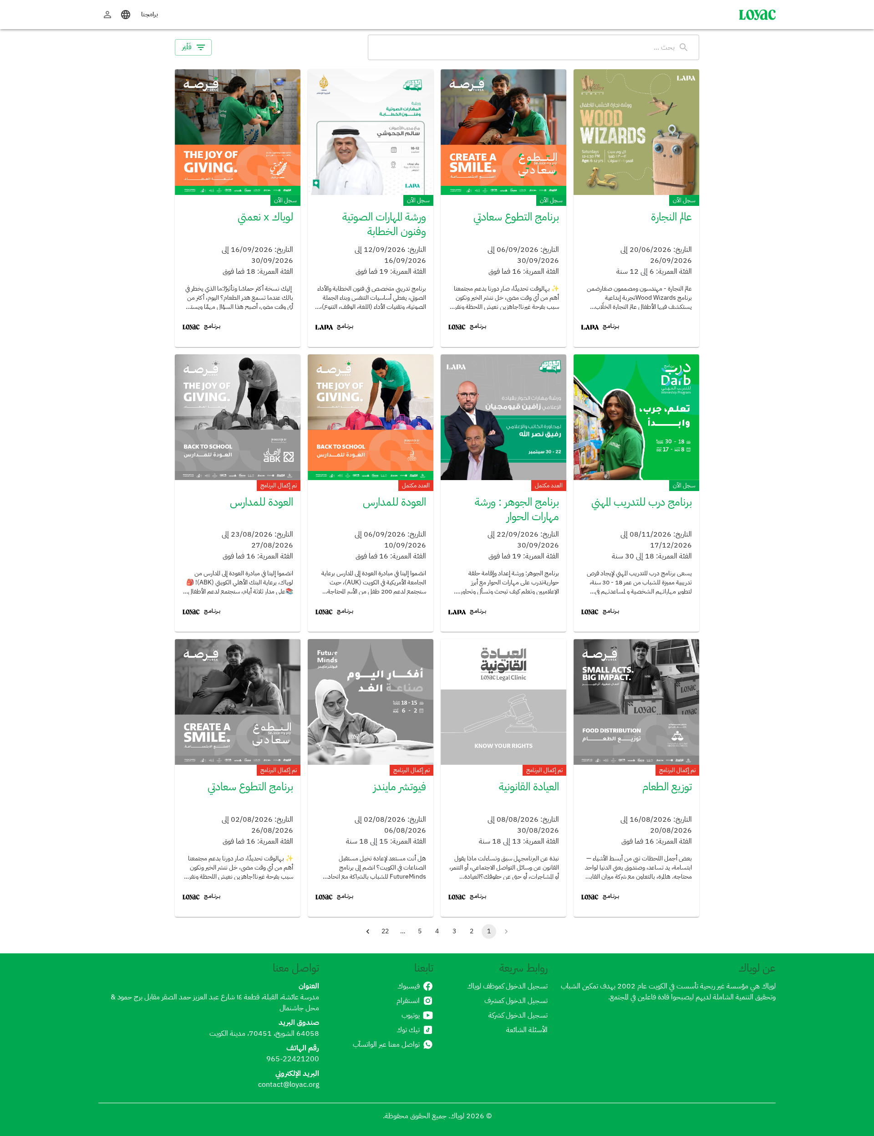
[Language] (126, 14)
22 (385, 931)
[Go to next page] (368, 931)
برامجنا (149, 14)
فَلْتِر (187, 47)
